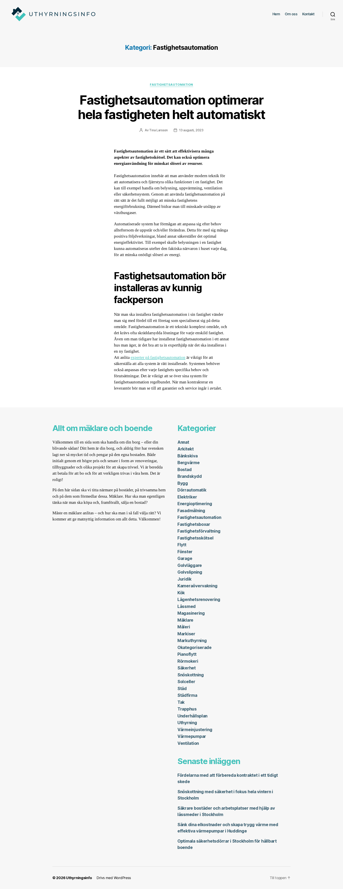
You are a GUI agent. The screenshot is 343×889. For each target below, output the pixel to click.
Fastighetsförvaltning (198, 531)
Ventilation (188, 743)
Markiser (186, 633)
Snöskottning (190, 674)
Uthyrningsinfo (79, 878)
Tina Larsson (158, 130)
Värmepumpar (191, 736)
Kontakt (308, 14)
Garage (184, 558)
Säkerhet (186, 667)
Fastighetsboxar (193, 524)
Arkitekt (185, 448)
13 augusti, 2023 (191, 130)
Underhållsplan (192, 715)
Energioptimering (194, 503)
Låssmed (186, 606)
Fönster (185, 551)
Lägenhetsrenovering (198, 599)
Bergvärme (188, 462)
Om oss (291, 14)
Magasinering (191, 613)
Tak (181, 702)
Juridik (184, 579)
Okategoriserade (194, 647)
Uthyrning (187, 722)
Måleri (183, 626)
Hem (276, 14)
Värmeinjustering (194, 729)
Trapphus (187, 709)
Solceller (186, 681)
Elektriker (187, 496)
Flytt (181, 544)
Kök (181, 592)
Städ (182, 688)
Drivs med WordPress (113, 878)
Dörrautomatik (191, 490)
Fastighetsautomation (171, 84)
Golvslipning (189, 572)
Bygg (182, 483)
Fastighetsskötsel (195, 538)
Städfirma (187, 695)
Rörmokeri (187, 661)
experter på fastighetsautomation (158, 357)
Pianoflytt (186, 654)
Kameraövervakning (197, 585)
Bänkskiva (187, 455)
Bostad (184, 469)
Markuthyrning (192, 640)
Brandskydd (189, 476)
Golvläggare (189, 565)
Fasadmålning (191, 510)
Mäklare (185, 620)
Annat (183, 442)
